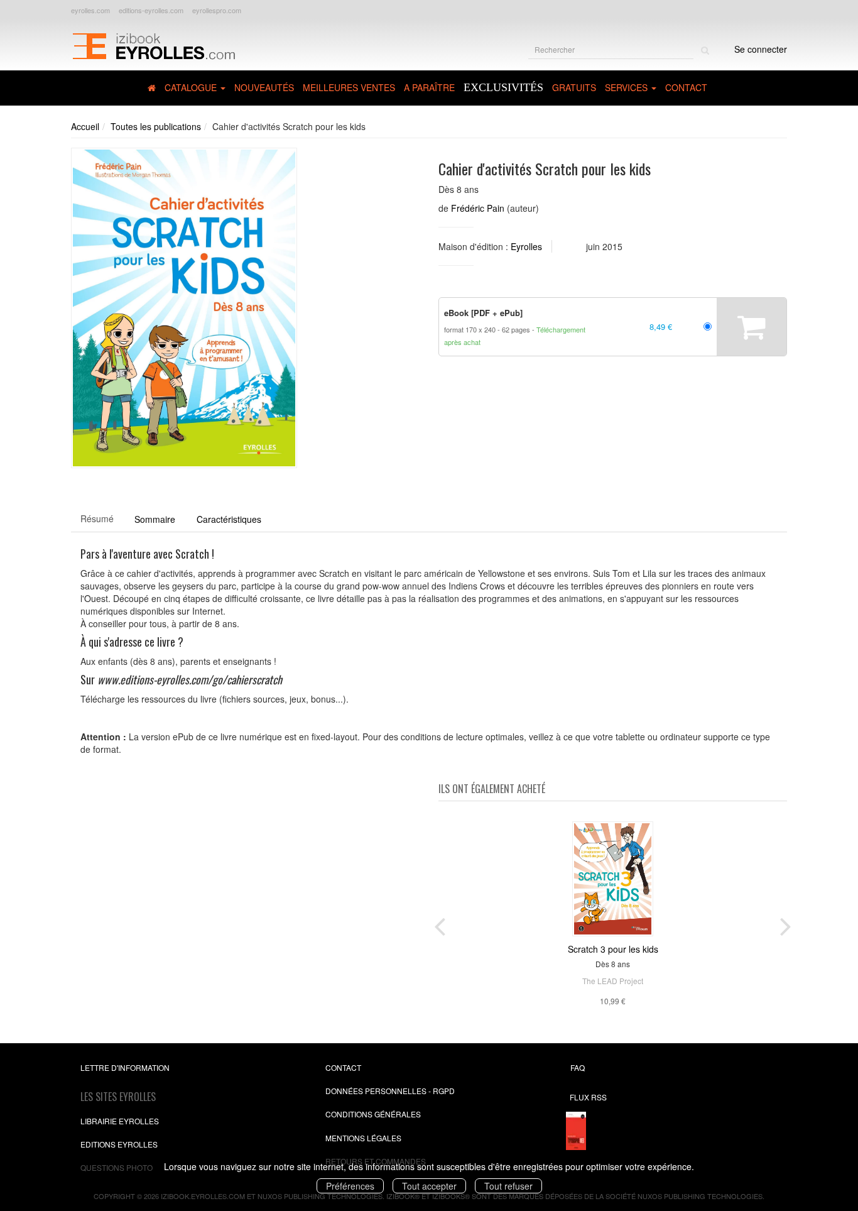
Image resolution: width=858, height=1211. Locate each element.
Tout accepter (429, 1186)
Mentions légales (363, 1137)
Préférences (350, 1186)
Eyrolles (526, 246)
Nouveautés (264, 87)
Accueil (85, 126)
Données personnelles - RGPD (390, 1090)
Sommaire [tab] (154, 519)
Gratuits (574, 87)
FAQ (577, 1067)
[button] (184, 308)
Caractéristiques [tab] (229, 519)
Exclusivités (503, 87)
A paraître (429, 87)
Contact (686, 87)
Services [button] (627, 87)
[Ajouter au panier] (751, 327)
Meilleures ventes (349, 87)
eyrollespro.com (216, 10)
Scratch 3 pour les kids (613, 949)
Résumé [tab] (97, 518)
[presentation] (439, 924)
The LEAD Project (612, 980)
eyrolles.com (90, 10)
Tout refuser (508, 1186)
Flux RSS (588, 1097)
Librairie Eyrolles (119, 1120)
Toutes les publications (156, 126)
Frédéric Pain (477, 208)
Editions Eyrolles (119, 1144)
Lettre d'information (125, 1067)
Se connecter (760, 49)
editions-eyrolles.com (151, 10)
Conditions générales (373, 1114)
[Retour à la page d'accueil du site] (153, 44)
